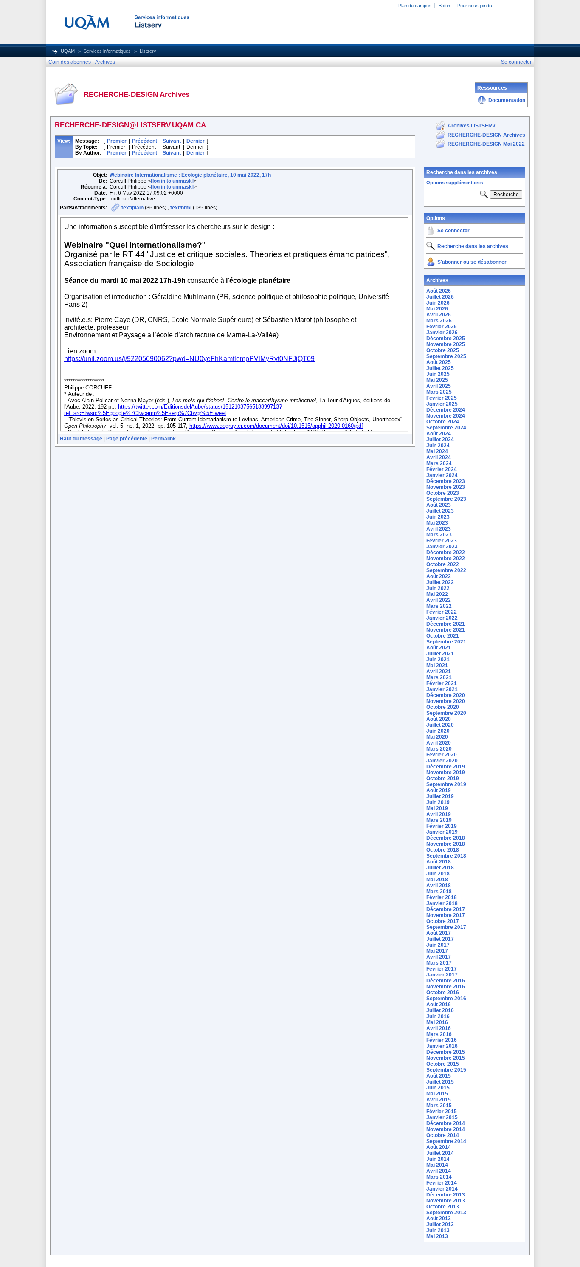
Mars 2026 (439, 321)
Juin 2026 (438, 303)
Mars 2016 (439, 1034)
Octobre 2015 (442, 1064)
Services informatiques (107, 51)
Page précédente (126, 439)
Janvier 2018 (442, 903)
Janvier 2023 (442, 547)
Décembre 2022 (445, 553)
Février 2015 (441, 1112)
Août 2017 (438, 933)
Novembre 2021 (445, 630)
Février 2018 (441, 897)
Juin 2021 (438, 660)
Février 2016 (441, 1040)
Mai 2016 (437, 1022)
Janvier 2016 (442, 1046)
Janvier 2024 (442, 475)
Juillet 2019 (440, 796)
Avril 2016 (438, 1028)
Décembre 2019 (445, 767)
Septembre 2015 (446, 1070)
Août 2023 (438, 505)
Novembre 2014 (445, 1129)
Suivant (172, 141)
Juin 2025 (438, 374)
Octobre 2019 (442, 779)
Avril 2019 (438, 814)
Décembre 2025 (445, 338)
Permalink (163, 439)
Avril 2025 (438, 386)
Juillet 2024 (440, 440)
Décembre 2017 (445, 909)
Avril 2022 (438, 600)
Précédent (144, 141)
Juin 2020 (438, 731)
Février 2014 (441, 1183)
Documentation (506, 100)
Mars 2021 (439, 677)
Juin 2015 (438, 1088)
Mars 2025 (439, 392)
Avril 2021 (438, 671)
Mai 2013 (437, 1236)
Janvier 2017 (442, 975)
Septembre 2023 (446, 499)
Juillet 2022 (440, 582)
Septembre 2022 (446, 570)
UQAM (68, 51)
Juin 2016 (438, 1016)
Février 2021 (441, 683)
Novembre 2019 (445, 773)
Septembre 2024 (446, 428)
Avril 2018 (438, 886)
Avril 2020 (438, 743)
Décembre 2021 (445, 624)
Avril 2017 (438, 957)
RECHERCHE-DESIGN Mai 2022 (486, 144)
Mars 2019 (439, 820)
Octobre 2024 (442, 422)
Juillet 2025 (440, 368)
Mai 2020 (437, 737)
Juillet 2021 (440, 654)
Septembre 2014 (446, 1141)
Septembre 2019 (446, 784)
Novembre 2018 (445, 844)
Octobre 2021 (442, 636)
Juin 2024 (438, 446)
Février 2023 (441, 541)
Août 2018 (438, 862)
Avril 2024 (438, 457)
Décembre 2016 (445, 981)
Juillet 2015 (440, 1082)
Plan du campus (414, 5)
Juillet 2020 (440, 725)
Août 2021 (438, 648)
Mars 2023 (439, 535)
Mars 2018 (439, 892)
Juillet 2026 (440, 297)
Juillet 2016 (440, 1010)
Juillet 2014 (440, 1153)
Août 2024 (438, 434)
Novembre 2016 (445, 987)
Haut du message (81, 439)
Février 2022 (441, 612)
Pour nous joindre (475, 5)
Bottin (444, 5)
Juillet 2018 (440, 868)
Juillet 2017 (440, 939)
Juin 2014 (438, 1159)
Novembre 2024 (445, 416)
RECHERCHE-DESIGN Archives (486, 135)
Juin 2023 (438, 517)
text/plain (132, 208)
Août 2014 (438, 1147)
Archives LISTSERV (472, 126)
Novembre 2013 (445, 1201)
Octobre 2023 (442, 493)
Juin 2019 (438, 802)
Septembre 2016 (446, 999)
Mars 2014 (439, 1177)
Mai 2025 (437, 380)
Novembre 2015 (445, 1058)
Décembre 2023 (445, 481)
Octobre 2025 (442, 350)
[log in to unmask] (172, 181)
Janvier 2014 (442, 1189)
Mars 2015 (439, 1106)
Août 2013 (438, 1219)
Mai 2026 (437, 309)
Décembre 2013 (445, 1195)
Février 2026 (441, 327)
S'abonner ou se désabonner (472, 262)
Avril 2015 (438, 1100)
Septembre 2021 (446, 642)
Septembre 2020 (446, 713)
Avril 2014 (438, 1171)
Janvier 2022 (442, 618)
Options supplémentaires (454, 182)
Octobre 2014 (442, 1135)
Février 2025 (441, 398)
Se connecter (453, 231)
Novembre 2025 (445, 344)
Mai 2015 (437, 1094)
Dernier (195, 141)
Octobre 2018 (442, 850)
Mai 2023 (437, 523)
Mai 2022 (437, 594)
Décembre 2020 (445, 695)
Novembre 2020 (445, 701)
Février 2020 (441, 755)
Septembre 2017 (446, 927)
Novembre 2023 (445, 487)
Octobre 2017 (442, 921)
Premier (117, 141)
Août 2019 (438, 790)
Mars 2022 (439, 606)
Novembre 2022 (445, 559)
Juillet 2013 (440, 1224)
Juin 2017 (438, 945)
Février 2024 (441, 469)
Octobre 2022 (442, 564)
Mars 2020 (439, 749)
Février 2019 (441, 826)
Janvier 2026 (442, 333)
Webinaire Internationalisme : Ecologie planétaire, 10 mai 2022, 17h (190, 175)
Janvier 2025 (442, 404)
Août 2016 (438, 1004)
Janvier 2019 (442, 832)
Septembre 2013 (446, 1213)
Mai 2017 (437, 951)
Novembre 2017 (445, 915)
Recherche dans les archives (461, 172)
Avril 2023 (438, 529)
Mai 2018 (437, 880)
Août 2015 (438, 1076)
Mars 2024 (439, 463)
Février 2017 (441, 969)
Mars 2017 (439, 963)
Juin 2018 (438, 874)
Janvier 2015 (442, 1117)
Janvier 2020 (442, 761)
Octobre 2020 (442, 707)
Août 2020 (438, 719)
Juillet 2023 (440, 511)
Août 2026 (438, 291)
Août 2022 (438, 576)
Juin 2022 (438, 588)
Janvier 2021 (442, 689)
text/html (180, 208)
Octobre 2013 (442, 1207)
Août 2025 (438, 362)
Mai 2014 (437, 1165)
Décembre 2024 (445, 410)
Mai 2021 (437, 666)
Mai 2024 (437, 451)
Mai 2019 (437, 808)
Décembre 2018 (445, 838)
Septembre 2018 (446, 856)
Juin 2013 (438, 1230)
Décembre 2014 (445, 1123)
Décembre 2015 (445, 1052)
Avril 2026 (438, 315)
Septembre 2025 (446, 356)
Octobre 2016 (442, 993)
